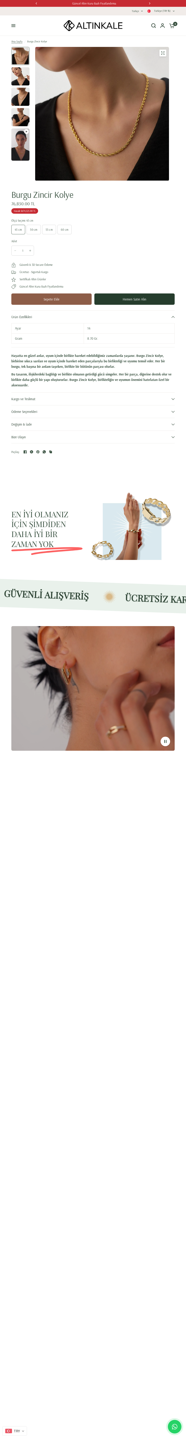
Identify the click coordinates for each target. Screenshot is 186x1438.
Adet (14, 241)
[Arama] (153, 25)
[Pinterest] (38, 452)
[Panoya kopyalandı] (50, 452)
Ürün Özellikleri (21, 317)
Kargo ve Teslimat (23, 399)
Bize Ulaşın (18, 437)
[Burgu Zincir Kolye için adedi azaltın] (15, 250)
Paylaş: (15, 451)
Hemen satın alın (134, 299)
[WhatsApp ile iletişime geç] (174, 1426)
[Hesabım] (162, 25)
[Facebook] (25, 452)
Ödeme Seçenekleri (24, 411)
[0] (171, 25)
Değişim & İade (21, 424)
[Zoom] (162, 53)
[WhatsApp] (44, 452)
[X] (31, 452)
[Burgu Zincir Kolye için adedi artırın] (30, 250)
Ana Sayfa (16, 41)
